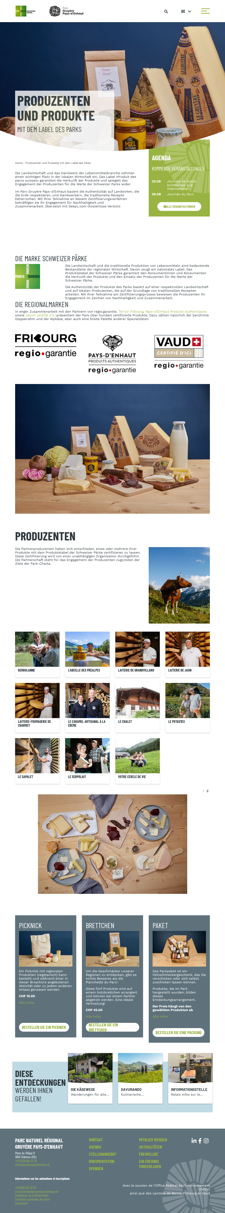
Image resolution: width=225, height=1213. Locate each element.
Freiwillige (148, 1154)
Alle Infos (26, 1003)
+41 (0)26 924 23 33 (25, 1188)
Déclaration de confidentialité (32, 1195)
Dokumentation (101, 1161)
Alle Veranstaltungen (180, 206)
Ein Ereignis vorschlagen (150, 1164)
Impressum (21, 1203)
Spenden (96, 1168)
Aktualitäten (150, 1146)
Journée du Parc (180, 194)
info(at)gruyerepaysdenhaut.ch (32, 1165)
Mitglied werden (153, 1139)
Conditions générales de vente (32, 1199)
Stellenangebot (102, 1154)
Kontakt (96, 1139)
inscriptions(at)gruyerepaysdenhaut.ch (37, 1191)
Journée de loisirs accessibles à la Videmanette (181, 185)
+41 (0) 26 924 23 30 (26, 1161)
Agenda (95, 1146)
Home (18, 162)
